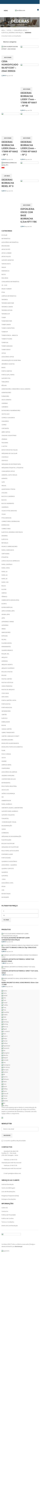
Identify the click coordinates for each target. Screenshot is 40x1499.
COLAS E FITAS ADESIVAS (9, 511)
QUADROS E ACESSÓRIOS (9, 861)
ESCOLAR (4, 235)
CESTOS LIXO (5, 414)
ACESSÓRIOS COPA (7, 883)
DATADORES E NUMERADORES (11, 410)
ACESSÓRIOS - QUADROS (9, 865)
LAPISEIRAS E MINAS (8, 622)
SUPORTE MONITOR (8, 260)
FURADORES (5, 396)
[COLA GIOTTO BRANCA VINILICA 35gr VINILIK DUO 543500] (20, 945)
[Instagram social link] (20, 2)
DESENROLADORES (7, 740)
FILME (3, 750)
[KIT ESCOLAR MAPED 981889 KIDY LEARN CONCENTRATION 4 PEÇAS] (20, 935)
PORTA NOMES (6, 858)
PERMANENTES (6, 647)
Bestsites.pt (18, 1246)
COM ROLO (5, 457)
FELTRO (4, 639)
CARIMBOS (5, 407)
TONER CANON (6, 325)
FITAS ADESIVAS (6, 518)
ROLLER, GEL (5, 654)
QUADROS (5, 872)
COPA (3, 879)
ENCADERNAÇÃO (7, 826)
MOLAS (4, 485)
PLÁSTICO (4, 718)
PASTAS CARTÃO (7, 679)
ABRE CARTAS (6, 432)
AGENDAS (5, 661)
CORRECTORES (6, 529)
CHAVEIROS (5, 421)
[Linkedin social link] (22, 2)
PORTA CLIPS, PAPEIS (8, 375)
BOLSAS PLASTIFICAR (8, 843)
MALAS (4, 267)
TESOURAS (5, 443)
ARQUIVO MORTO (7, 664)
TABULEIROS (5, 382)
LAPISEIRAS (5, 625)
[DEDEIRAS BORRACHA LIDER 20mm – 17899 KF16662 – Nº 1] (10, 122)
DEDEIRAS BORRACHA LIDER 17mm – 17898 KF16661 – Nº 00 (29, 99)
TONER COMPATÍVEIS (8, 328)
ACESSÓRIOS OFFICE (8, 357)
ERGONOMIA (6, 246)
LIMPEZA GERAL (6, 765)
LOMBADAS (5, 833)
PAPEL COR (5, 582)
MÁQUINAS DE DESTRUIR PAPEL (11, 464)
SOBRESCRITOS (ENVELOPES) (10, 600)
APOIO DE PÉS (6, 249)
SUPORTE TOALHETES (8, 815)
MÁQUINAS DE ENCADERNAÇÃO (11, 836)
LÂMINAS (4, 439)
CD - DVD (4, 285)
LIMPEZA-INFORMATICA (9, 296)
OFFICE (4, 353)
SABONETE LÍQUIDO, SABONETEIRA (12, 808)
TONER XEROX (6, 350)
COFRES (4, 425)
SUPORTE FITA (6, 378)
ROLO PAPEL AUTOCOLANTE (10, 851)
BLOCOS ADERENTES (8, 503)
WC (3, 797)
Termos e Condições (8, 1222)
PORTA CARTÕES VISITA (9, 700)
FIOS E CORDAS (6, 754)
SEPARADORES (6, 711)
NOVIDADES (5, 897)
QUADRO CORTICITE (8, 868)
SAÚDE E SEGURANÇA (8, 793)
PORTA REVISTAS (7, 707)
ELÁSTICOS (5, 539)
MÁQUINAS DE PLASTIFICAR (10, 847)
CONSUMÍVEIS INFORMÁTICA (10, 282)
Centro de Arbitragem (8, 1188)
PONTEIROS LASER (7, 854)
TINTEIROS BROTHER (8, 303)
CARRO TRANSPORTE (8, 732)
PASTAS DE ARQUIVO (8, 690)
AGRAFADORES (6, 392)
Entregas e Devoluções (9, 1199)
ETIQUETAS (5, 557)
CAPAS (4, 829)
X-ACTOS (4, 446)
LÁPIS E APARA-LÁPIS (8, 611)
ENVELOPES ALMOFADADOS (10, 743)
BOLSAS (4, 675)
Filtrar (6, 920)
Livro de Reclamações (8, 1191)
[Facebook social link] (17, 2)
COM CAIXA (5, 693)
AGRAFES (4, 478)
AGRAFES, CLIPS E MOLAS (9, 475)
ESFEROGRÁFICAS (7, 607)
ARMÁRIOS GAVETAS (8, 364)
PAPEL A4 (4, 575)
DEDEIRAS (5, 536)
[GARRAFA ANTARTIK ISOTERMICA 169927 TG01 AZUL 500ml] (20, 968)
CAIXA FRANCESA (7, 686)
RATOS (4, 274)
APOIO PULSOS (6, 256)
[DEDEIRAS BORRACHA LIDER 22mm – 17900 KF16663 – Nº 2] (29, 122)
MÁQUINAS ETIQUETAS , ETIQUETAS (12, 468)
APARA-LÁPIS (6, 614)
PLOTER (4, 589)
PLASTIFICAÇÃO (6, 840)
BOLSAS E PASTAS (7, 672)
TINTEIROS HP (6, 314)
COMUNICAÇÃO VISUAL (9, 822)
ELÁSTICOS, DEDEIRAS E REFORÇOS (12, 532)
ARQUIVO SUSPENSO (8, 668)
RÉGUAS (4, 385)
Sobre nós (5, 1208)
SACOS (4, 758)
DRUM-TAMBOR (6, 289)
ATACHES (4, 493)
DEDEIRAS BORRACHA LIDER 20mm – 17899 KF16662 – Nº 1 (10, 148)
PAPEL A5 (4, 579)
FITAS (3, 292)
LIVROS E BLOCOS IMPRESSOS (11, 561)
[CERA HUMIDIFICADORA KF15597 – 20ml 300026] (10, 48)
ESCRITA (4, 604)
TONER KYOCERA (7, 339)
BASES (3, 367)
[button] (7, 57)
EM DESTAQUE (6, 894)
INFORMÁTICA (6, 239)
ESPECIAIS (5, 636)
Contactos (5, 1211)
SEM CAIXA (5, 697)
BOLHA (4, 725)
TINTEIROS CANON (7, 307)
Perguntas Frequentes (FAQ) (10, 1196)
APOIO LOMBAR (6, 253)
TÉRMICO (4, 597)
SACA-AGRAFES (6, 400)
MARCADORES (6, 632)
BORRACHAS (5, 525)
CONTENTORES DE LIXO (9, 779)
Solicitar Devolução (8, 1184)
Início (3, 30)
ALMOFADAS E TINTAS (8, 489)
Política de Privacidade (9, 1215)
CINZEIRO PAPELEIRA (8, 775)
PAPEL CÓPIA (6, 568)
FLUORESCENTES (7, 643)
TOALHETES (5, 818)
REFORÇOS (5, 543)
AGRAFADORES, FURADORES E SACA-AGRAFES (16, 389)
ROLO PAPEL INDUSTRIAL (9, 786)
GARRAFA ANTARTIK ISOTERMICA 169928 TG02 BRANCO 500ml (18, 960)
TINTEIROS (5, 299)
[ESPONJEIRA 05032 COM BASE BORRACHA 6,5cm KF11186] (29, 171)
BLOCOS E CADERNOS (8, 496)
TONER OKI (5, 342)
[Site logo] (20, 10)
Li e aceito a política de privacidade (15, 1141)
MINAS (4, 629)
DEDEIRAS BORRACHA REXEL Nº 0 (8, 182)
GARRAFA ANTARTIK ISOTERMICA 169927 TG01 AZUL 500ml (20, 972)
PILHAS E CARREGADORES (9, 546)
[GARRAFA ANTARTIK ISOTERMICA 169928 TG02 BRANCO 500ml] (20, 956)
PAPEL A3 (4, 571)
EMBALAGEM (6, 722)
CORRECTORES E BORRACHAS (11, 521)
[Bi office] (20, 1048)
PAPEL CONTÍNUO (7, 564)
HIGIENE (4, 761)
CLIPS (3, 482)
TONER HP (5, 332)
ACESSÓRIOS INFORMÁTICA (10, 242)
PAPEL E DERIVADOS (8, 550)
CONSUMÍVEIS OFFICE (8, 471)
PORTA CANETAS (7, 371)
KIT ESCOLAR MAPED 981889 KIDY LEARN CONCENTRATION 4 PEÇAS (16, 939)
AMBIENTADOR (6, 801)
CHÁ (3, 890)
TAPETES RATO (6, 264)
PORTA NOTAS (6, 704)
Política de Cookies (8, 1218)
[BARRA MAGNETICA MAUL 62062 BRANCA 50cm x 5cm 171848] (20, 979)
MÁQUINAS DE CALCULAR (9, 453)
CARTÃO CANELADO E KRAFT (10, 736)
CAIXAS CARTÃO (7, 729)
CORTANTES (5, 428)
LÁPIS (3, 618)
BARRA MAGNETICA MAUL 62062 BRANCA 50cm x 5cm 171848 (20, 983)
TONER (4, 317)
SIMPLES (4, 593)
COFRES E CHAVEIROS (8, 418)
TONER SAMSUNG (7, 346)
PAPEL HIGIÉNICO (7, 804)
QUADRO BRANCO (7, 650)
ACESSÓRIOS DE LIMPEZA (9, 772)
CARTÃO (4, 715)
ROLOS (4, 586)
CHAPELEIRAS (6, 768)
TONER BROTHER (7, 321)
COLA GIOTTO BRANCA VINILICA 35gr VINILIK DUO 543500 (19, 948)
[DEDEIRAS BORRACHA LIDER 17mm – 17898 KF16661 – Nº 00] (29, 54)
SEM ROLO (5, 460)
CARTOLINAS (5, 554)
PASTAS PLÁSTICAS (7, 682)
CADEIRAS (5, 403)
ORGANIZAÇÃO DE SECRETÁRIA (11, 360)
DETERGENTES (6, 783)
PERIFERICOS (5, 271)
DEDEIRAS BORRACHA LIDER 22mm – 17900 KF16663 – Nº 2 (29, 148)
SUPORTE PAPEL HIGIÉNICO (10, 811)
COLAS (4, 514)
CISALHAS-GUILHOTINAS (9, 435)
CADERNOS (5, 507)
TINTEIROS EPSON (7, 310)
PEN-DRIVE (5, 278)
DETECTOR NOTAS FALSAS (10, 450)
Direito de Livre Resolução (10, 1226)
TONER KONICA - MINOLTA (10, 335)
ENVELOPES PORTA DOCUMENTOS (12, 747)
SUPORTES (5, 876)
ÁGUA (3, 886)
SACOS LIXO (5, 790)
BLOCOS (4, 500)
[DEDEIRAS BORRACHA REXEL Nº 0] (10, 164)
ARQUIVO (4, 657)
